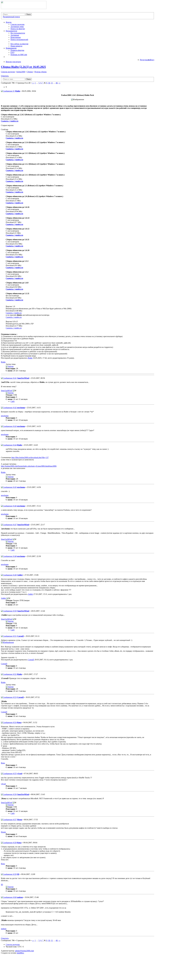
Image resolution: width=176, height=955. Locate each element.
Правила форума (17, 50)
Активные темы (17, 27)
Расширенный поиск (11, 17)
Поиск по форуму (18, 29)
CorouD (20, 636)
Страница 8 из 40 (23, 83)
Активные (15, 35)
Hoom (19, 820)
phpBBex (20, 953)
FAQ (12, 52)
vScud (19, 774)
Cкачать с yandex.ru (14, 313)
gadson (20, 897)
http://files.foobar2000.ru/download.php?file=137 (30, 457)
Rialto (17, 91)
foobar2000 (20, 72)
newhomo (21, 408)
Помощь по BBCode (19, 55)
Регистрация (145, 60)
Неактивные (16, 37)
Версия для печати (13, 62)
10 (49, 83)
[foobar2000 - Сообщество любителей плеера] (23, 8)
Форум (8, 22)
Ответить (5, 76)
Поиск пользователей (19, 39)
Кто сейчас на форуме (19, 44)
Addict (20, 575)
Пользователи (11, 31)
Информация (11, 48)
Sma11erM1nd (23, 378)
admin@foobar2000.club (24, 951)
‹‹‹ (33, 83)
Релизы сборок (40, 72)
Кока (19, 722)
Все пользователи (18, 33)
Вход (152, 60)
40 (57, 83)
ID (18, 874)
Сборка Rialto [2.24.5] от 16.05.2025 (23, 66)
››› (59, 83)
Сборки (30, 72)
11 (52, 83)
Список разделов (17, 24)
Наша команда (16, 46)
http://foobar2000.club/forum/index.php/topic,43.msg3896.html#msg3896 (29, 466)
